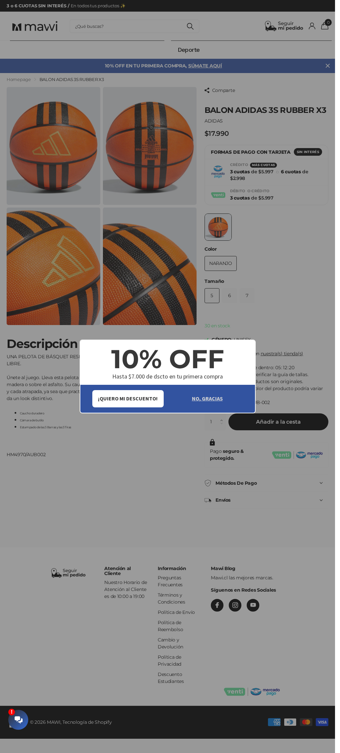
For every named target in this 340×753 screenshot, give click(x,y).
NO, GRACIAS (207, 398)
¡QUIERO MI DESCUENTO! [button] (128, 398)
